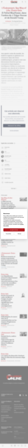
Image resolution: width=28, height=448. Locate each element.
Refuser (19, 233)
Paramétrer (8, 233)
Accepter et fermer (14, 229)
